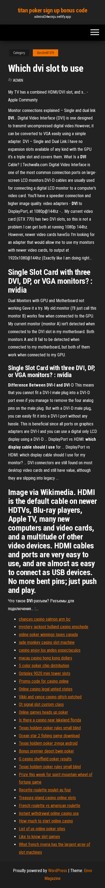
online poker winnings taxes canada (48, 634)
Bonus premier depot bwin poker (46, 751)
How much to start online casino (46, 821)
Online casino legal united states (45, 689)
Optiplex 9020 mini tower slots (44, 673)
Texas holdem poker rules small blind (50, 727)
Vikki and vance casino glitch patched (50, 696)
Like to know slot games (39, 836)
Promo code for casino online (44, 681)
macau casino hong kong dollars (45, 658)
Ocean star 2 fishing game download (49, 735)
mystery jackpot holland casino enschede (53, 626)
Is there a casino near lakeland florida (50, 720)
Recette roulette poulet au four (45, 790)
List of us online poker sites (42, 828)
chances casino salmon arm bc (45, 619)
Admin (18, 80)
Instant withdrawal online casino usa (49, 813)
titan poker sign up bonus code (53, 10)
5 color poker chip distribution (44, 665)
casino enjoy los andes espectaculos (49, 650)
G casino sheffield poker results (45, 758)
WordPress (57, 870)
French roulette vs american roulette (49, 805)
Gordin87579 (45, 53)
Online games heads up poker (43, 712)
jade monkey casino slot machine (47, 642)
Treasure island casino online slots (47, 797)
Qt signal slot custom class (41, 704)
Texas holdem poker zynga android (48, 743)
